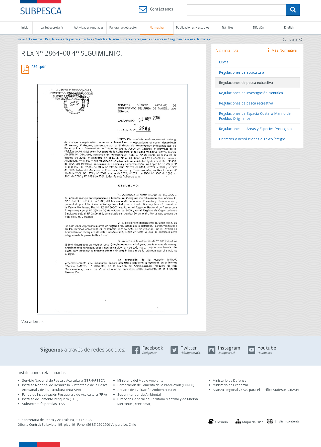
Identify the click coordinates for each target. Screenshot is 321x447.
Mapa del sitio (253, 422)
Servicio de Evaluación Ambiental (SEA (146, 389)
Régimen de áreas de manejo (190, 39)
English (289, 27)
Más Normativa (283, 50)
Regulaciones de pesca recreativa (246, 103)
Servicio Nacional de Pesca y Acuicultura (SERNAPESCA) (63, 380)
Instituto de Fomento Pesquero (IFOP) (50, 399)
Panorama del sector (123, 27)
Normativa (157, 27)
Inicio (25, 27)
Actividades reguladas (88, 27)
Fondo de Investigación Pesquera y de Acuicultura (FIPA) (64, 394)
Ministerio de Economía (230, 385)
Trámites (227, 27)
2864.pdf (38, 66)
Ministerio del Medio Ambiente (140, 380)
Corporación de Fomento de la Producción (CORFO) (155, 385)
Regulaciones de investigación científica (251, 92)
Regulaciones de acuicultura (241, 72)
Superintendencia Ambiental (139, 394)
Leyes (223, 62)
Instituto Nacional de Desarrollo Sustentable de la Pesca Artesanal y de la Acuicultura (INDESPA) (65, 387)
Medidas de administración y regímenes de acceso (131, 39)
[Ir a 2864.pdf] (112, 198)
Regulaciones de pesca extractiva (68, 39)
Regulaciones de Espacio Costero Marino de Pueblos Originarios (255, 116)
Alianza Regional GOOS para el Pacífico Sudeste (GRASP (255, 389)
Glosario (221, 422)
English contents (287, 421)
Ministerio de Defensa (230, 380)
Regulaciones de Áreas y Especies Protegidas (255, 128)
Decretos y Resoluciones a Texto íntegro (252, 139)
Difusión (258, 27)
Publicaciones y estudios (192, 27)
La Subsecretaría (52, 27)
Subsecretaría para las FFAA (43, 403)
